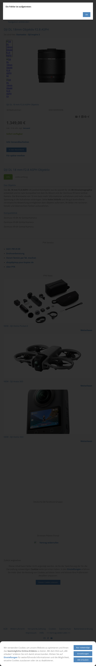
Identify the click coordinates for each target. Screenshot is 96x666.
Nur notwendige (83, 647)
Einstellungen (11, 657)
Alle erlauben (83, 660)
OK (86, 14)
